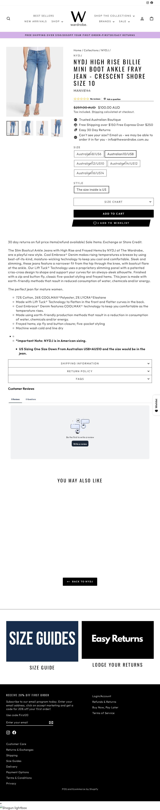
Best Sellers (43, 15)
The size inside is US (91, 189)
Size (77, 147)
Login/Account (101, 696)
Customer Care (16, 744)
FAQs (80, 378)
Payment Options (17, 772)
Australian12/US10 (90, 163)
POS (64, 789)
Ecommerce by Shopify (85, 789)
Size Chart (114, 201)
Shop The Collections (113, 15)
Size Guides (13, 761)
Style (78, 183)
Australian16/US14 (90, 173)
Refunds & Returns (104, 701)
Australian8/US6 (89, 154)
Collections (91, 50)
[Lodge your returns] (118, 640)
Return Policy (80, 371)
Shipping (97, 111)
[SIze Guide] (42, 641)
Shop (56, 21)
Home (77, 50)
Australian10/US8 (120, 154)
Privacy (11, 783)
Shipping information (80, 363)
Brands (105, 21)
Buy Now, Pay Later (105, 707)
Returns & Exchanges (19, 749)
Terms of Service (103, 713)
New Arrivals (36, 21)
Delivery (12, 766)
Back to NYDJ (82, 581)
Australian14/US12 (124, 163)
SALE (123, 21)
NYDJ (105, 50)
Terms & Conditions (19, 777)
